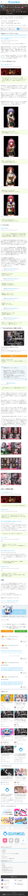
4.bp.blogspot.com (7, 128)
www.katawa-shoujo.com (8, 270)
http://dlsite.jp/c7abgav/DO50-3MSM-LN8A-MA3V (12, 670)
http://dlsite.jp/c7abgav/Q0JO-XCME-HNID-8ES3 (12, 654)
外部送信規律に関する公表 (7, 870)
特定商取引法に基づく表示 (7, 867)
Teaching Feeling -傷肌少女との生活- (9, 347)
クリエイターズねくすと (17, 25)
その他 (26, 637)
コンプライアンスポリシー (7, 872)
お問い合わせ (4, 856)
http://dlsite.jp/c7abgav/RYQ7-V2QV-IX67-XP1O (11, 669)
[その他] (20, 29)
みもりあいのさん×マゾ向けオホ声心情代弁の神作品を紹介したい (20, 796)
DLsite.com (7, 880)
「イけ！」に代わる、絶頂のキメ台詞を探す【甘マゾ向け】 (7, 778)
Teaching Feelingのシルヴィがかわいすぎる (7, 754)
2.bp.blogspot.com (7, 187)
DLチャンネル (14, 2)
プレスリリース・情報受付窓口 (8, 858)
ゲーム (12, 13)
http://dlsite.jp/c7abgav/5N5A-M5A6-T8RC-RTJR (12, 682)
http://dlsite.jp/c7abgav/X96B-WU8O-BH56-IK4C (12, 667)
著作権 (3, 864)
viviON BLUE (20, 884)
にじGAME (20, 880)
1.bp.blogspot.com (7, 157)
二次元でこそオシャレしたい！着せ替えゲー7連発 (20, 703)
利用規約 (4, 851)
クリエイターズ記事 (6, 25)
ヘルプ (3, 855)
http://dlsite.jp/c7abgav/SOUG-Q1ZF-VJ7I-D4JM (11, 653)
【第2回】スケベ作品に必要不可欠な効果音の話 (7, 795)
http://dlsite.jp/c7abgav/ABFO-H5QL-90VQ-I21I (11, 650)
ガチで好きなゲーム (5, 719)
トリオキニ (7, 887)
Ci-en (7, 884)
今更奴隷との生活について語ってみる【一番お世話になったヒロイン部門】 (20, 720)
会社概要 (4, 850)
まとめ (9, 828)
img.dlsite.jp (6, 384)
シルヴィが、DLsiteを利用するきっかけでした (20, 737)
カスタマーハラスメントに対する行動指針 (10, 853)
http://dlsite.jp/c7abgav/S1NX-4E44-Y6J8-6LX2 (11, 651)
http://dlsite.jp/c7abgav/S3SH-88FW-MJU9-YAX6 (12, 683)
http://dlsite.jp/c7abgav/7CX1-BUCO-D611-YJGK (11, 684)
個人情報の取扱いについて (7, 869)
